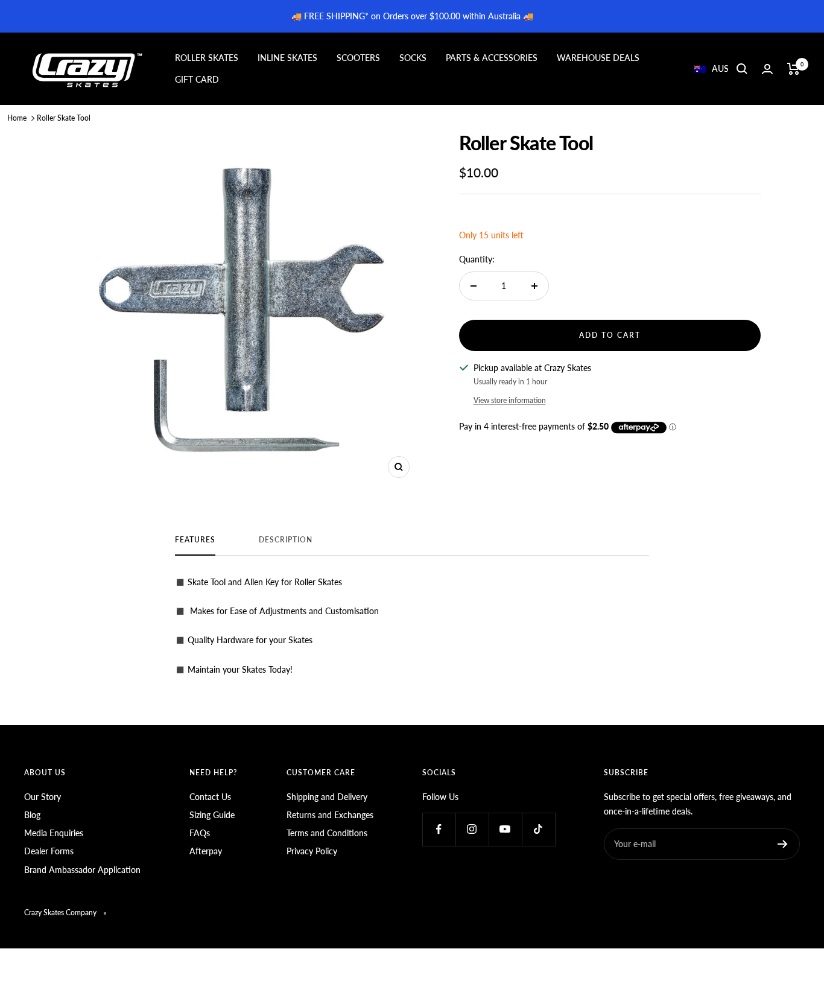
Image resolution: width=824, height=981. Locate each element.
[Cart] (793, 69)
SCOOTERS (358, 57)
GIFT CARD (197, 79)
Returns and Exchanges (330, 815)
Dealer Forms (49, 851)
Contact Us (210, 797)
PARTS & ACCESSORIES (491, 57)
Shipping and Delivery (327, 797)
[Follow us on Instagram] (472, 829)
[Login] (767, 69)
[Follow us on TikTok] (538, 829)
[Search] (742, 68)
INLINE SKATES (287, 57)
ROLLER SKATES (206, 57)
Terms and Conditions (327, 833)
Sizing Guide (212, 815)
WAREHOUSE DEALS (598, 57)
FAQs (199, 833)
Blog (32, 815)
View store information (510, 400)
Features (195, 540)
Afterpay (205, 851)
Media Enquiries (53, 833)
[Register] (783, 844)
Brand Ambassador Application (82, 870)
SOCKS (412, 57)
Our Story (42, 797)
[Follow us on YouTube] (505, 829)
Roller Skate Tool (63, 117)
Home (17, 117)
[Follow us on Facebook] (438, 829)
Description (285, 540)
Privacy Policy (312, 851)
